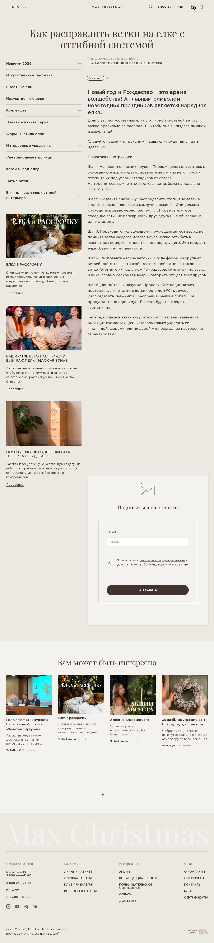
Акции (124, 871)
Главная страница (100, 59)
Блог (188, 891)
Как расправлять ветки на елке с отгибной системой (126, 63)
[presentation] (12, 700)
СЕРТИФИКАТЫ (196, 897)
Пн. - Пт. (12, 890)
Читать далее (15, 750)
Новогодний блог (127, 59)
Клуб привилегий (78, 884)
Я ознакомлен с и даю (152, 562)
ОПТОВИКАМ (194, 878)
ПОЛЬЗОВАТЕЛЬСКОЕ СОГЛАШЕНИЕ (135, 886)
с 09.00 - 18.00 (18, 897)
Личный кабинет (78, 871)
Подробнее (15, 293)
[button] (102, 794)
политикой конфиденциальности (162, 560)
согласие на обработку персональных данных (156, 564)
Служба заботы (78, 878)
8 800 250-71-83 (18, 883)
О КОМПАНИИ (194, 871)
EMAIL (112, 532)
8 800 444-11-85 (170, 6)
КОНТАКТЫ (192, 884)
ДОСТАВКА (127, 900)
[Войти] (202, 7)
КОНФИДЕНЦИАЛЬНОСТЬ (138, 878)
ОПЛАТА (125, 894)
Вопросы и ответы (80, 891)
